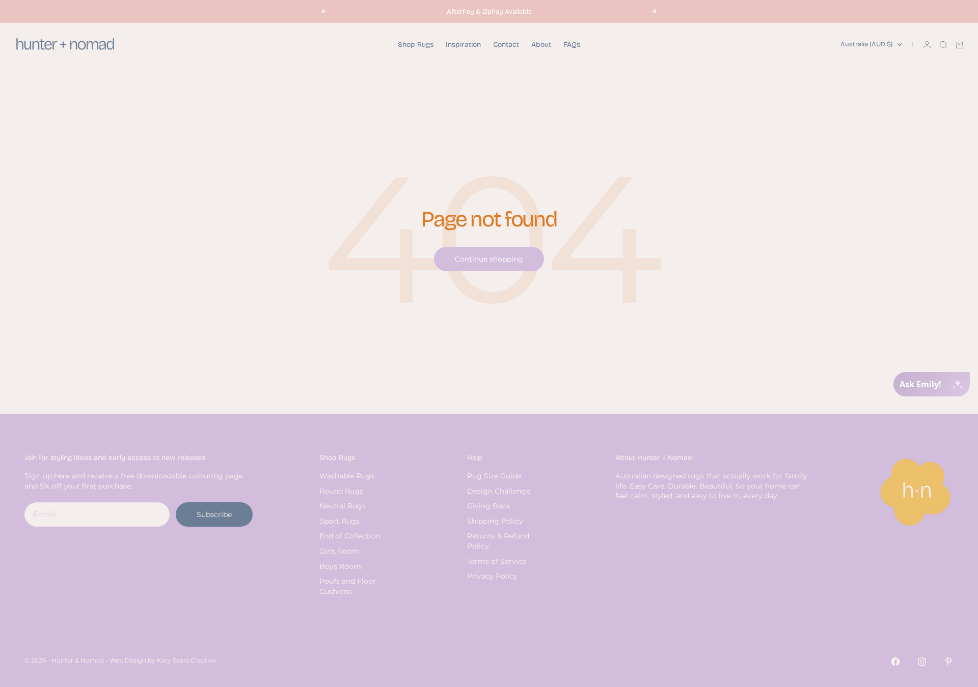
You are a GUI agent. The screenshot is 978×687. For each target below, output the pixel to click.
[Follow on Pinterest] (948, 661)
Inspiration (463, 44)
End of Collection (350, 535)
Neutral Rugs (342, 505)
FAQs (571, 44)
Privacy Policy (492, 576)
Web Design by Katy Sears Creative (163, 660)
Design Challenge (498, 491)
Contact (506, 44)
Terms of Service (496, 561)
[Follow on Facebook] (895, 661)
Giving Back (488, 505)
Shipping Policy (495, 521)
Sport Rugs (339, 521)
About (541, 44)
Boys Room (340, 566)
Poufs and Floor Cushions (347, 586)
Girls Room (339, 551)
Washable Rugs (346, 475)
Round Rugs (341, 491)
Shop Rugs (415, 44)
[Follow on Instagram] (922, 661)
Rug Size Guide (494, 475)
